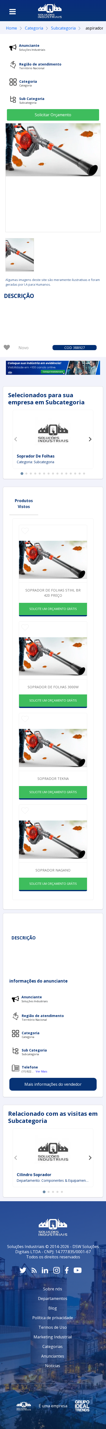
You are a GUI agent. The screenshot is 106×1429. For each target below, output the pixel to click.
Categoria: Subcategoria (35, 462)
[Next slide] (90, 439)
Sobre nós (52, 1289)
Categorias (52, 1346)
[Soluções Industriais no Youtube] (77, 1270)
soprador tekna (53, 778)
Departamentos (52, 1298)
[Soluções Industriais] (50, 10)
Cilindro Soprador (34, 1174)
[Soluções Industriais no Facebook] (67, 1270)
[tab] (21, 473)
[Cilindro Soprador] (53, 1150)
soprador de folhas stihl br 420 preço (53, 593)
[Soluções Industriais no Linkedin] (45, 1270)
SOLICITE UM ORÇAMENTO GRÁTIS (53, 609)
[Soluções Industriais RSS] (34, 1270)
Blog (52, 1308)
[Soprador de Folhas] (53, 432)
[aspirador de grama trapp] (19, 255)
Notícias (52, 1365)
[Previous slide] (16, 439)
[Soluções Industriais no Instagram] (56, 1270)
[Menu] (12, 11)
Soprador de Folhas (35, 456)
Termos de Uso (52, 1327)
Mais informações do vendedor (53, 1084)
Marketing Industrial (53, 1337)
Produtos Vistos (24, 503)
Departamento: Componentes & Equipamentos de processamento (53, 1180)
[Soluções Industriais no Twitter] (22, 1270)
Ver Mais (41, 1071)
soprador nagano (53, 870)
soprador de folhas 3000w (53, 687)
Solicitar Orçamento (53, 114)
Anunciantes (52, 1356)
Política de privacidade (52, 1317)
